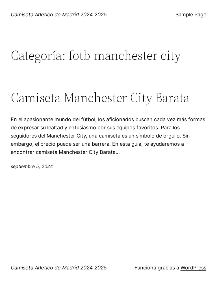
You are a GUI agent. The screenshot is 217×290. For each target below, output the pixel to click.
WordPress (193, 268)
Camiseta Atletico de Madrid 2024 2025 (59, 14)
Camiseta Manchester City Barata (100, 97)
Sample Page (190, 14)
